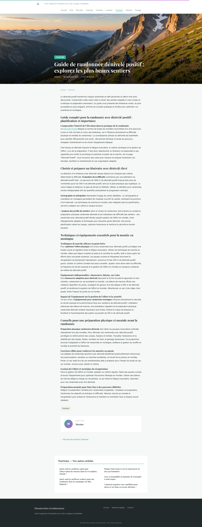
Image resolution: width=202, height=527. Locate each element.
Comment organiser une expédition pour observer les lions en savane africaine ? (121, 485)
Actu (71, 10)
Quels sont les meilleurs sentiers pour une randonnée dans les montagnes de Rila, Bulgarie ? (77, 481)
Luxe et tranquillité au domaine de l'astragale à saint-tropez (122, 478)
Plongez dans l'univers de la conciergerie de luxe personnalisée (122, 470)
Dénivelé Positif (70, 129)
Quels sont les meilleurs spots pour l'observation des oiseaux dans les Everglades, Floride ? (78, 471)
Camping (89, 10)
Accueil (64, 10)
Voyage (138, 10)
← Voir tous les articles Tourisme (74, 439)
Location (109, 10)
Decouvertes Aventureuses (49, 508)
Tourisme (119, 10)
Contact (130, 508)
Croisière (99, 10)
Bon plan (79, 10)
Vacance (129, 10)
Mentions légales (118, 508)
